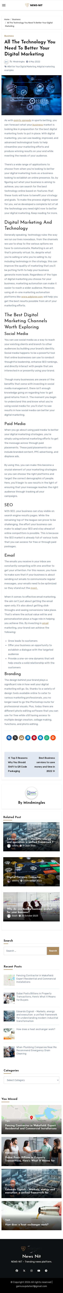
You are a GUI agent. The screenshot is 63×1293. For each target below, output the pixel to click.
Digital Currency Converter (24, 877)
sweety (15, 881)
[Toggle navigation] (3, 5)
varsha (15, 845)
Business (9, 36)
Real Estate (11, 1153)
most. (34, 587)
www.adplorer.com (32, 296)
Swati (14, 916)
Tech (7, 1220)
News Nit (31, 1256)
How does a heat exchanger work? (26, 1225)
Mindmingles (19, 61)
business (37, 124)
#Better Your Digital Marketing (21, 66)
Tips (7, 1121)
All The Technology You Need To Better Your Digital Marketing (29, 48)
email (45, 623)
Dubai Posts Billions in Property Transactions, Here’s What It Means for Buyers (30, 1160)
